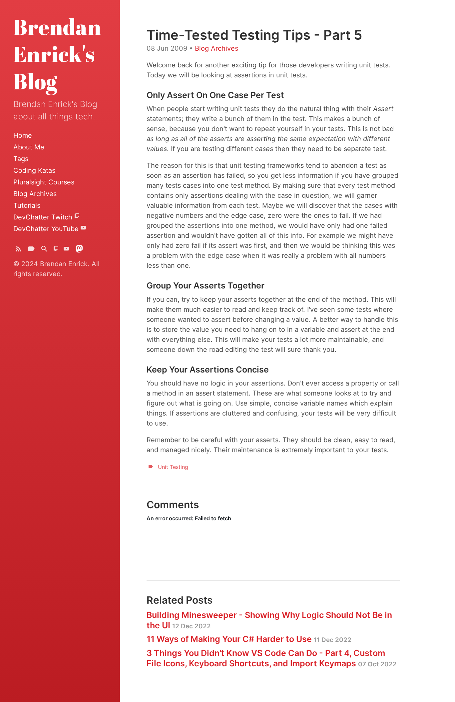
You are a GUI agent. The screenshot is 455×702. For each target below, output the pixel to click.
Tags (20, 159)
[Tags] (31, 250)
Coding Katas (34, 170)
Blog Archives (35, 194)
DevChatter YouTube (47, 229)
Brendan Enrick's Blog (57, 54)
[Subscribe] (18, 250)
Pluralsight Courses (43, 182)
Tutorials (26, 205)
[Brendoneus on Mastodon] (79, 250)
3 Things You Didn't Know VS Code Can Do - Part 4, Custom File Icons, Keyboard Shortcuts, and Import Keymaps (272, 658)
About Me (28, 147)
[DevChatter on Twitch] (56, 250)
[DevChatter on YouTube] (66, 250)
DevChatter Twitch (43, 217)
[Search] (44, 250)
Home (22, 135)
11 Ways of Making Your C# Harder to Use (249, 639)
